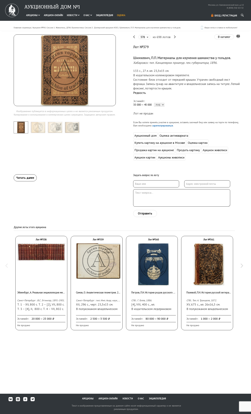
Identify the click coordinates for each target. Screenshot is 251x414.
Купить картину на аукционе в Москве (159, 143)
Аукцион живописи (215, 150)
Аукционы (32, 15)
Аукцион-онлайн (53, 15)
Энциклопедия (104, 15)
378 (143, 37)
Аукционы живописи (171, 157)
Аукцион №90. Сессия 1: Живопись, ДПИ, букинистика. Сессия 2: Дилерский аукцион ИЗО (75, 27)
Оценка (121, 15)
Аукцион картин (144, 157)
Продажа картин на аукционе (154, 150)
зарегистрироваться (162, 125)
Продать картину (188, 150)
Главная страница (22, 27)
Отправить (145, 213)
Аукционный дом (145, 135)
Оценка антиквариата (173, 135)
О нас (86, 15)
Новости (72, 15)
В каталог (224, 37)
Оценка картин (197, 143)
